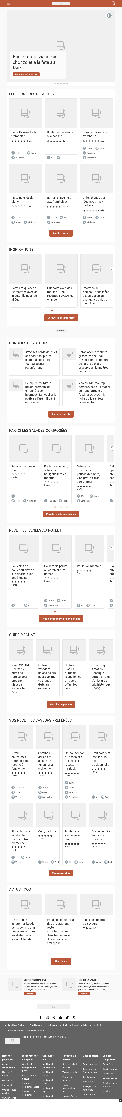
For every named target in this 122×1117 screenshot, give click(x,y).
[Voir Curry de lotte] (49, 815)
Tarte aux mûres (90, 1064)
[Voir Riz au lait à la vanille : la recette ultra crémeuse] (22, 815)
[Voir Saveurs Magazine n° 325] (15, 984)
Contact (97, 1025)
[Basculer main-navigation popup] (8, 3)
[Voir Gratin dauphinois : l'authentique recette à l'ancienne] (22, 737)
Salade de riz (108, 1073)
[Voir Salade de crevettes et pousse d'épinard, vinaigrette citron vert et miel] (89, 448)
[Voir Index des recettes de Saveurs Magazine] (96, 905)
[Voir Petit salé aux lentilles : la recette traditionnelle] (102, 737)
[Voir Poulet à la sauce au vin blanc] (76, 815)
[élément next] (112, 284)
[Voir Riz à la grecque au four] (24, 448)
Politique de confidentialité (75, 1025)
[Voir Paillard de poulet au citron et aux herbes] (56, 548)
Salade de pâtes (110, 1068)
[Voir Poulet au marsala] (89, 548)
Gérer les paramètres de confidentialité (26, 1030)
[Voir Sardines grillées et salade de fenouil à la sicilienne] (49, 737)
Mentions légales (16, 1025)
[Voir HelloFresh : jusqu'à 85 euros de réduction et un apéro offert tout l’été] (74, 650)
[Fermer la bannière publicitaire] (120, 1102)
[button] (61, 233)
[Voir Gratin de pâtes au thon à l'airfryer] (102, 815)
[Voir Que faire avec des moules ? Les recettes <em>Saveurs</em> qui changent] (61, 269)
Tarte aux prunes (90, 1094)
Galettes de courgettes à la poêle (29, 1067)
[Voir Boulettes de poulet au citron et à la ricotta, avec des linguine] (24, 548)
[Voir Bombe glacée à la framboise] (96, 113)
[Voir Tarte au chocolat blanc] (25, 178)
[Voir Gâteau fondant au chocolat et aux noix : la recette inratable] (76, 737)
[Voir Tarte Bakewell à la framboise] (25, 113)
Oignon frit (7, 1085)
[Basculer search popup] (113, 3)
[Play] (109, 15)
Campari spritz (9, 1097)
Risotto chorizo (90, 1077)
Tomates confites (70, 1072)
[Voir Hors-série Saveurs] (69, 984)
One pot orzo (8, 1080)
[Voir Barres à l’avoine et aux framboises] (61, 178)
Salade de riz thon (111, 1091)
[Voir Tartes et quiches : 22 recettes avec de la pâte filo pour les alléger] (25, 269)
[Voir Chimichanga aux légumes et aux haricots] (96, 178)
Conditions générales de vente (43, 1025)
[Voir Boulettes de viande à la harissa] (61, 113)
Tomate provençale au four (68, 1088)
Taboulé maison (110, 1064)
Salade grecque (110, 1078)
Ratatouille (88, 1081)
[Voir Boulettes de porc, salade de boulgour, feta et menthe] (56, 448)
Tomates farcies (69, 1096)
